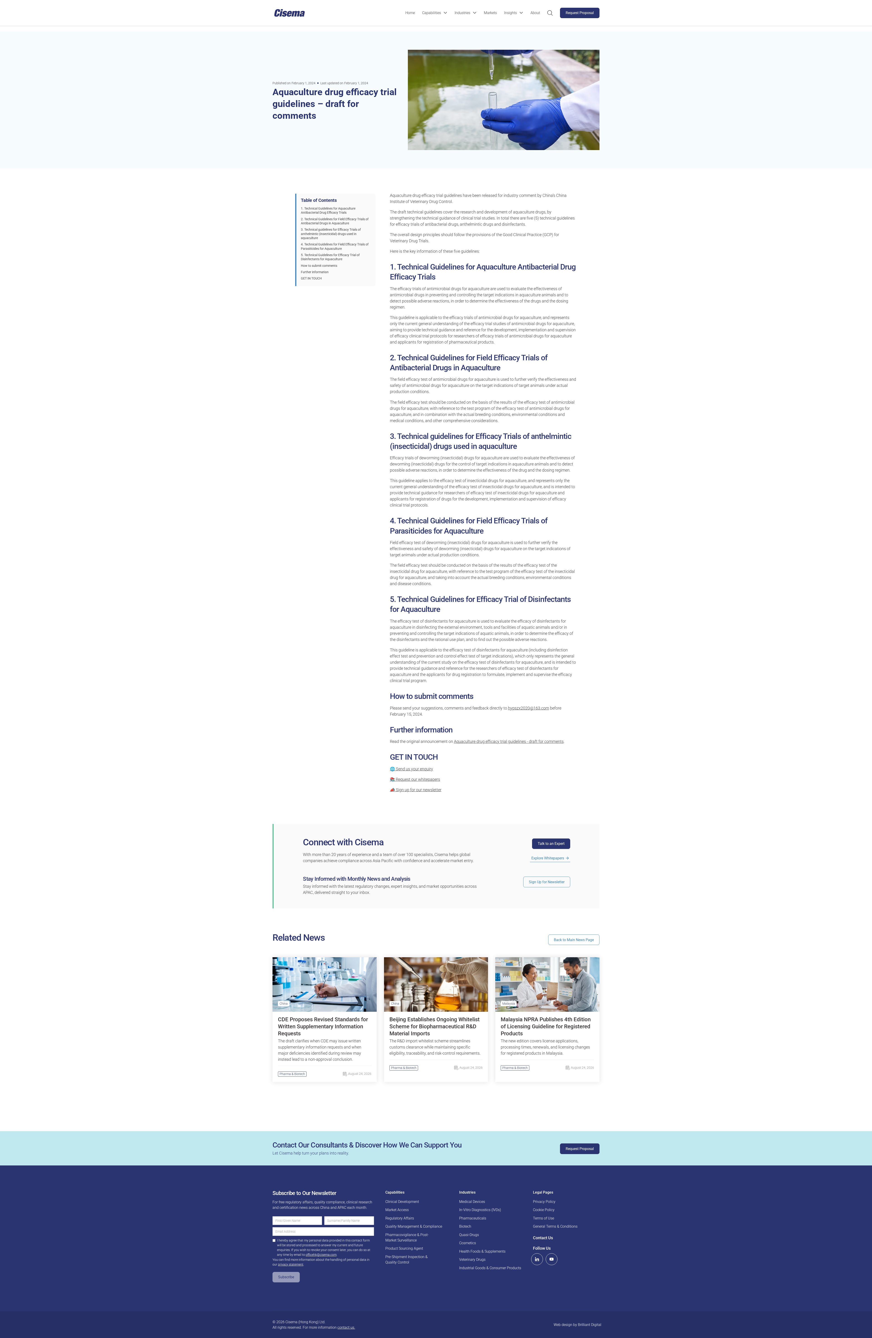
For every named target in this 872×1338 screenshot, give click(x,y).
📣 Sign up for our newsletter (415, 789)
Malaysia (508, 1003)
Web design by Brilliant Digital (577, 1325)
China (284, 1003)
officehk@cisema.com (321, 1254)
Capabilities (431, 13)
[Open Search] (550, 13)
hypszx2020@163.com (528, 708)
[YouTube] (551, 1259)
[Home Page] (289, 13)
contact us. (346, 1327)
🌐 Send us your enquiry (411, 769)
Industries (462, 13)
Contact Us (543, 1237)
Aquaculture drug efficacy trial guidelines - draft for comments (509, 741)
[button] (435, 13)
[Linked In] (537, 1259)
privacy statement (290, 1264)
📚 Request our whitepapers (415, 779)
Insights (510, 13)
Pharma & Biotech (292, 1074)
